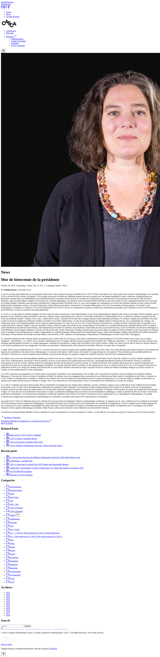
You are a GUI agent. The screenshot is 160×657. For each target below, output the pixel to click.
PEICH (54, 649)
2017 (8, 613)
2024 (8, 597)
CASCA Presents (18, 46)
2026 (8, 593)
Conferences (11, 31)
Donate (4, 2)
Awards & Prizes (12, 17)
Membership (6, 4)
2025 (8, 595)
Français (10, 2)
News (8, 14)
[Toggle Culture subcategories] (17, 515)
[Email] (2, 8)
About (8, 12)
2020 (8, 606)
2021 (8, 604)
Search (27, 626)
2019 (8, 608)
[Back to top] (3, 654)
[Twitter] (5, 8)
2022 (8, 602)
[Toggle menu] (3, 51)
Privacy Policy (6, 644)
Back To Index (7, 423)
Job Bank (14, 43)
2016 (8, 615)
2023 (8, 599)
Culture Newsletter (18, 41)
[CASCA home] (9, 27)
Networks (10, 33)
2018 (8, 611)
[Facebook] (8, 8)
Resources (10, 37)
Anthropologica (17, 39)
